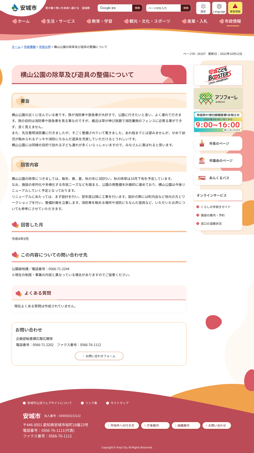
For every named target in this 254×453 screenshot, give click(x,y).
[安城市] (24, 7)
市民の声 (45, 46)
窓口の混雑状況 (211, 223)
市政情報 (30, 46)
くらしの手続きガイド (216, 206)
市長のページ (219, 143)
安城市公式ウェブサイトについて (49, 403)
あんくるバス (219, 177)
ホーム (16, 46)
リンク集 (91, 403)
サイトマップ (119, 403)
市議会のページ (221, 160)
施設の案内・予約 (213, 215)
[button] (203, 8)
